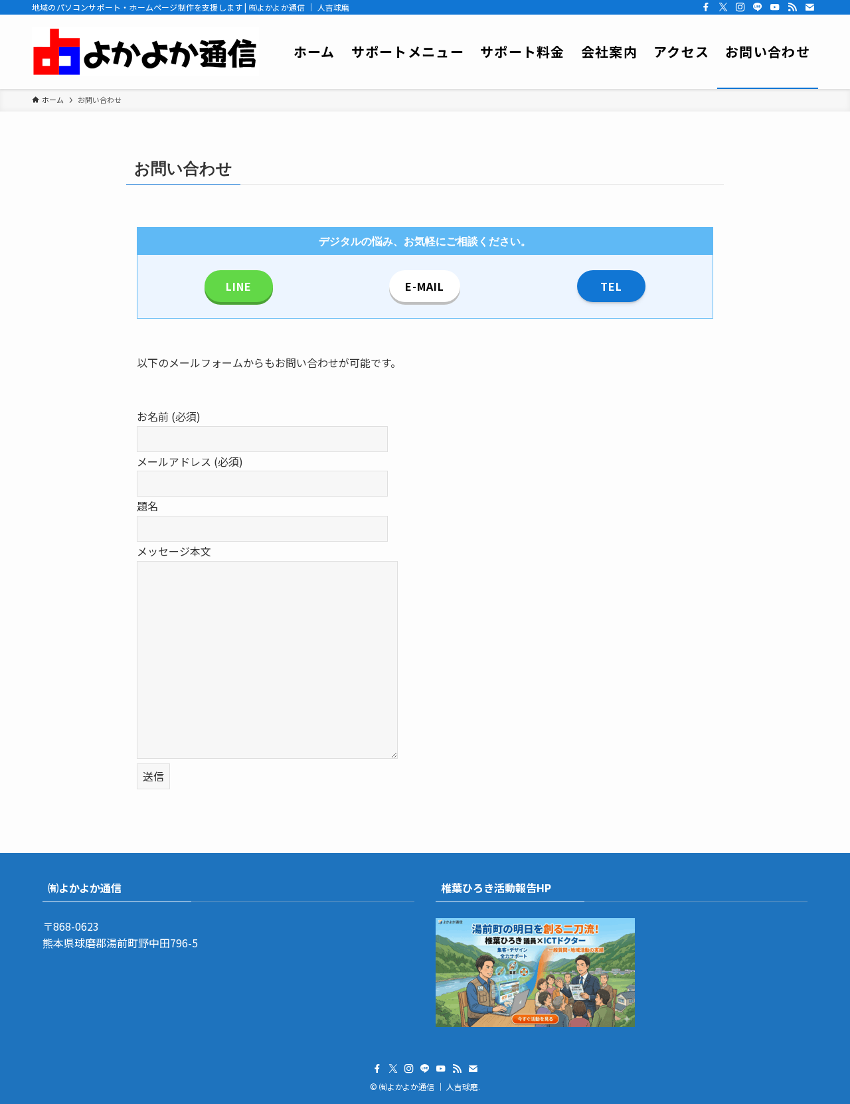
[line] (757, 7)
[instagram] (740, 7)
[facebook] (706, 7)
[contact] (809, 7)
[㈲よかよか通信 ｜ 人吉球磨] (145, 51)
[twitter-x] (723, 7)
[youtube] (775, 7)
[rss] (792, 7)
